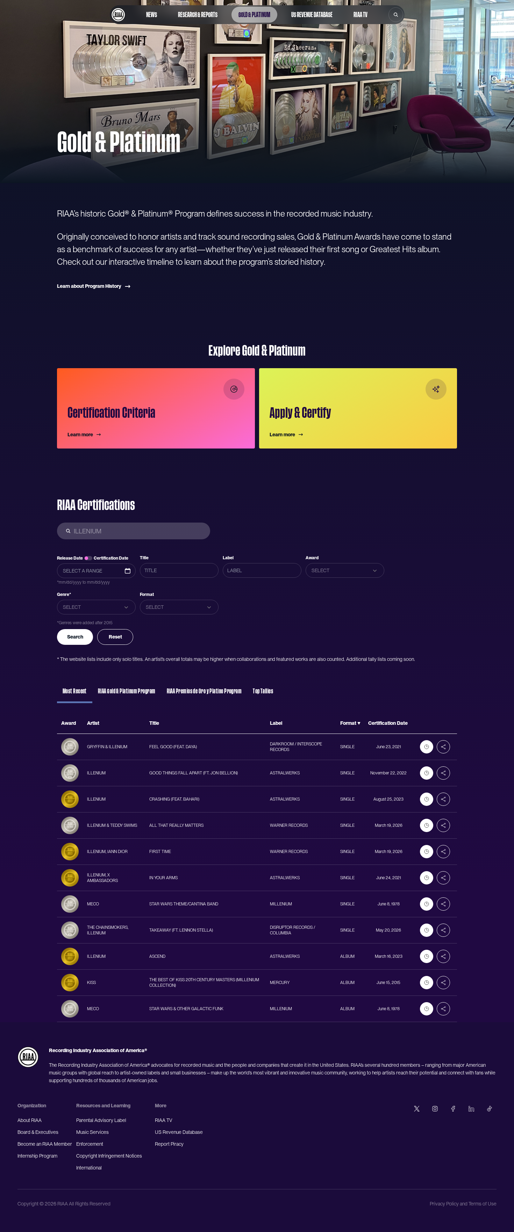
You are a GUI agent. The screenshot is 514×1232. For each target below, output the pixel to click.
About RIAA (29, 1120)
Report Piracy (169, 1144)
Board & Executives (37, 1132)
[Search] (395, 14)
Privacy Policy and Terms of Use (463, 1204)
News (151, 15)
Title (144, 557)
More (160, 1105)
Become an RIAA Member (44, 1144)
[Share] (443, 746)
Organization (31, 1105)
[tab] (74, 694)
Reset (115, 637)
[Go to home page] (118, 15)
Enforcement (89, 1144)
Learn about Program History (89, 286)
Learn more (80, 434)
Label (228, 557)
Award (312, 557)
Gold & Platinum (254, 15)
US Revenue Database (312, 15)
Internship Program (37, 1156)
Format (147, 594)
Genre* (64, 594)
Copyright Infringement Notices (109, 1156)
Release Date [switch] (70, 558)
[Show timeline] (426, 746)
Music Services (92, 1132)
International (89, 1168)
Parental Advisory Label (101, 1120)
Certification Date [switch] (111, 558)
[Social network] (417, 1109)
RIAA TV (360, 15)
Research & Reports (197, 15)
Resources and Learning (103, 1105)
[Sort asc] (358, 723)
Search (75, 637)
